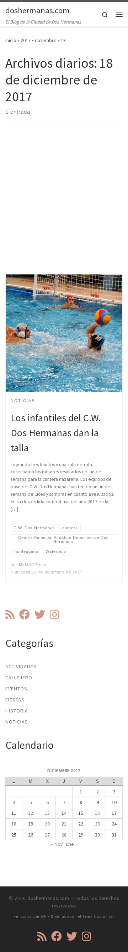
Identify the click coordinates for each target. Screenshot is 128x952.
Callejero (18, 677)
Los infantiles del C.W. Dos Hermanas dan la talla (56, 432)
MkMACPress (33, 564)
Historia (16, 710)
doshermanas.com (48, 898)
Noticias (16, 722)
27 (47, 835)
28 (64, 835)
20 (47, 823)
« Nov (57, 844)
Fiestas (15, 699)
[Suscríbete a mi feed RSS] (10, 614)
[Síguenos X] (39, 614)
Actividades (21, 666)
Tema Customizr (98, 916)
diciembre (46, 40)
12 (30, 813)
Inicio (10, 40)
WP (44, 916)
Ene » (71, 844)
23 (97, 823)
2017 (26, 40)
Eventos (16, 688)
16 (97, 813)
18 (13, 823)
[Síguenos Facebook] (24, 614)
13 (47, 813)
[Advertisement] (64, 204)
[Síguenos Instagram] (54, 614)
